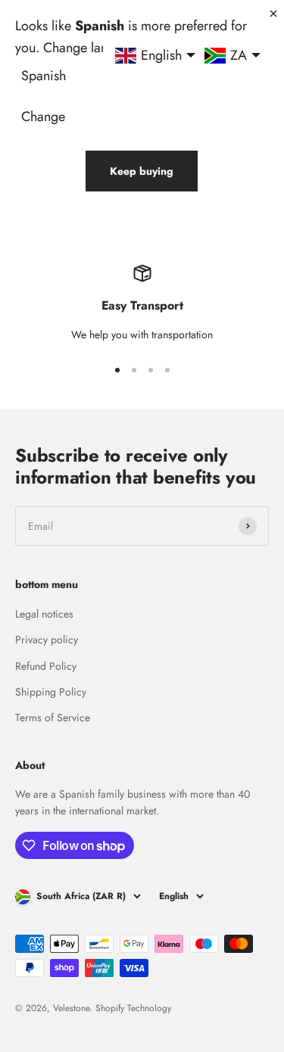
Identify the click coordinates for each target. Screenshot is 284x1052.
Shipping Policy (50, 691)
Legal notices (44, 613)
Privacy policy (46, 639)
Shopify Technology (133, 1008)
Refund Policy (45, 666)
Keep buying (141, 171)
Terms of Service (52, 717)
